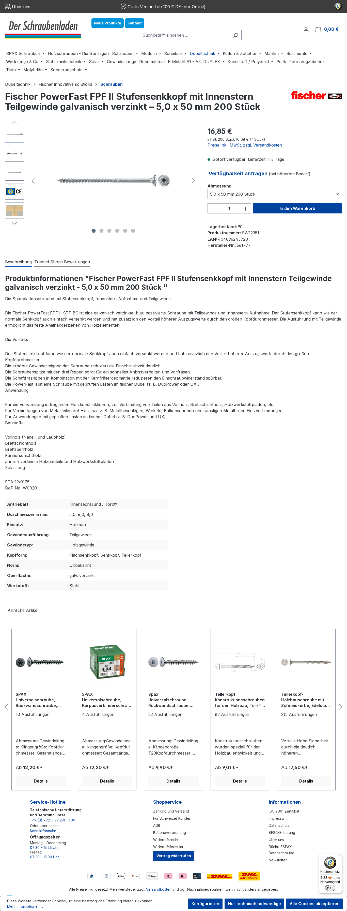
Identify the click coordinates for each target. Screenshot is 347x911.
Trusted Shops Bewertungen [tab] (62, 261)
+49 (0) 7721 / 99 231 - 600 (52, 820)
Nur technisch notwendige (254, 903)
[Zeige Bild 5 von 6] (125, 231)
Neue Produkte (107, 23)
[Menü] (339, 857)
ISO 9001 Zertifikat (284, 811)
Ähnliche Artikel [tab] (23, 610)
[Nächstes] (193, 180)
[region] (101, 180)
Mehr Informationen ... (25, 906)
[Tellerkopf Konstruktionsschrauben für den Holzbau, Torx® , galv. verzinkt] (240, 662)
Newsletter (278, 860)
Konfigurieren (205, 903)
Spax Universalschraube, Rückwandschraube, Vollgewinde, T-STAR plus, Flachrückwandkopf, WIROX (169, 700)
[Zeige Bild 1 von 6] (93, 231)
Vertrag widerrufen (173, 856)
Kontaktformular (43, 831)
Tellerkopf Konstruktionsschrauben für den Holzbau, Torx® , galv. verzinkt (240, 700)
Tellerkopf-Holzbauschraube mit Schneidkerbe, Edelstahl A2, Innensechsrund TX (305, 700)
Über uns (21, 6)
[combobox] (185, 35)
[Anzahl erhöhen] (245, 208)
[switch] (330, 888)
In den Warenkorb (297, 208)
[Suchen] (236, 35)
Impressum (278, 818)
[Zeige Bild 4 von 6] (117, 231)
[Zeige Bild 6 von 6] (133, 231)
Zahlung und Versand (171, 811)
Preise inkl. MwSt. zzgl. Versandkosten (245, 145)
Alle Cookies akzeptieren (315, 903)
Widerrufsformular (168, 847)
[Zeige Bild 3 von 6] (109, 231)
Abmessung (219, 186)
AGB (156, 825)
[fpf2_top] (113, 181)
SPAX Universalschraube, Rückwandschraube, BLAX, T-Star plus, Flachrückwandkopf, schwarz (36, 700)
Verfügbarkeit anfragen (239, 173)
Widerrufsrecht (165, 839)
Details (41, 781)
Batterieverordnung (169, 832)
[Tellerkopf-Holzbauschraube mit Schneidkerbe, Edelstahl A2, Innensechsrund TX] (306, 662)
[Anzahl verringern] (213, 208)
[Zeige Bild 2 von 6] (101, 231)
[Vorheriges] (33, 180)
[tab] (18, 262)
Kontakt (135, 23)
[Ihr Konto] (306, 29)
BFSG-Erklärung (282, 832)
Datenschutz (279, 825)
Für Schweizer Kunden (172, 818)
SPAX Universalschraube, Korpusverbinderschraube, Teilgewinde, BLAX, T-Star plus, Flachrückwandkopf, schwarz (106, 700)
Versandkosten (158, 889)
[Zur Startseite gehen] (43, 29)
